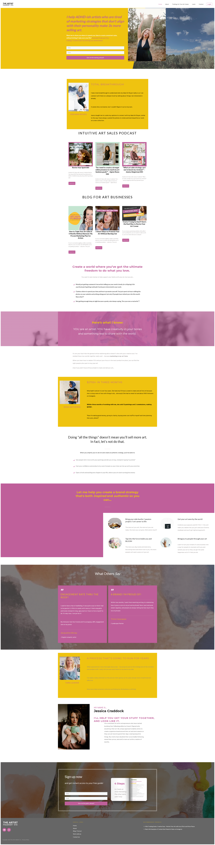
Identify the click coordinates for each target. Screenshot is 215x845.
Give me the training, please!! (95, 57)
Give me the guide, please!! (86, 803)
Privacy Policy (25, 840)
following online (119, 726)
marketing (79, 606)
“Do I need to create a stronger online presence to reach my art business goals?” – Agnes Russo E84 (107, 166)
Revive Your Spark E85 (80, 166)
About (75, 828)
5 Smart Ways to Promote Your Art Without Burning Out (107, 230)
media (135, 737)
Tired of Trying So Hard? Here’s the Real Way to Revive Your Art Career (134, 230)
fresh (82, 472)
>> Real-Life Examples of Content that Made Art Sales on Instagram (162, 829)
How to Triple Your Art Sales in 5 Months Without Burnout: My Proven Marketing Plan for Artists (80, 230)
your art (95, 363)
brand (137, 605)
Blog (74, 831)
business (126, 689)
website (88, 294)
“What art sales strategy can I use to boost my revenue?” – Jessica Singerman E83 (134, 166)
